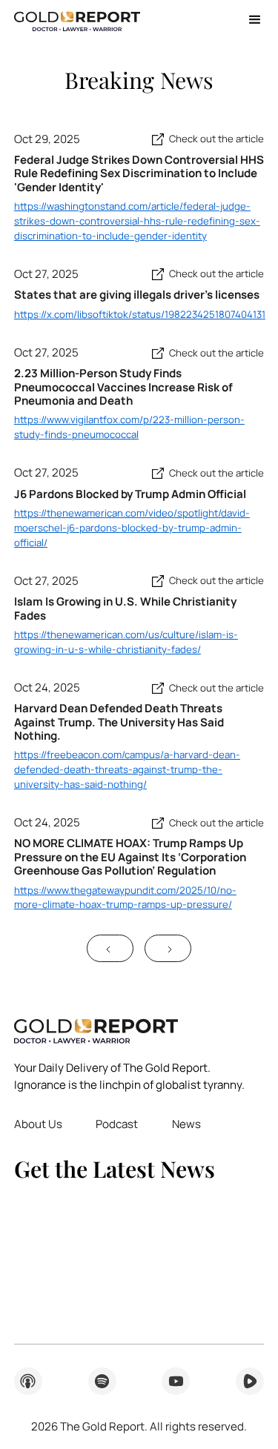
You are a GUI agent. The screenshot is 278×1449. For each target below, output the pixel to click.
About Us (38, 1124)
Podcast (117, 1124)
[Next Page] (168, 948)
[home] (77, 20)
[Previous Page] (110, 948)
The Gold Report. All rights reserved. (139, 1426)
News (186, 1124)
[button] (249, 20)
